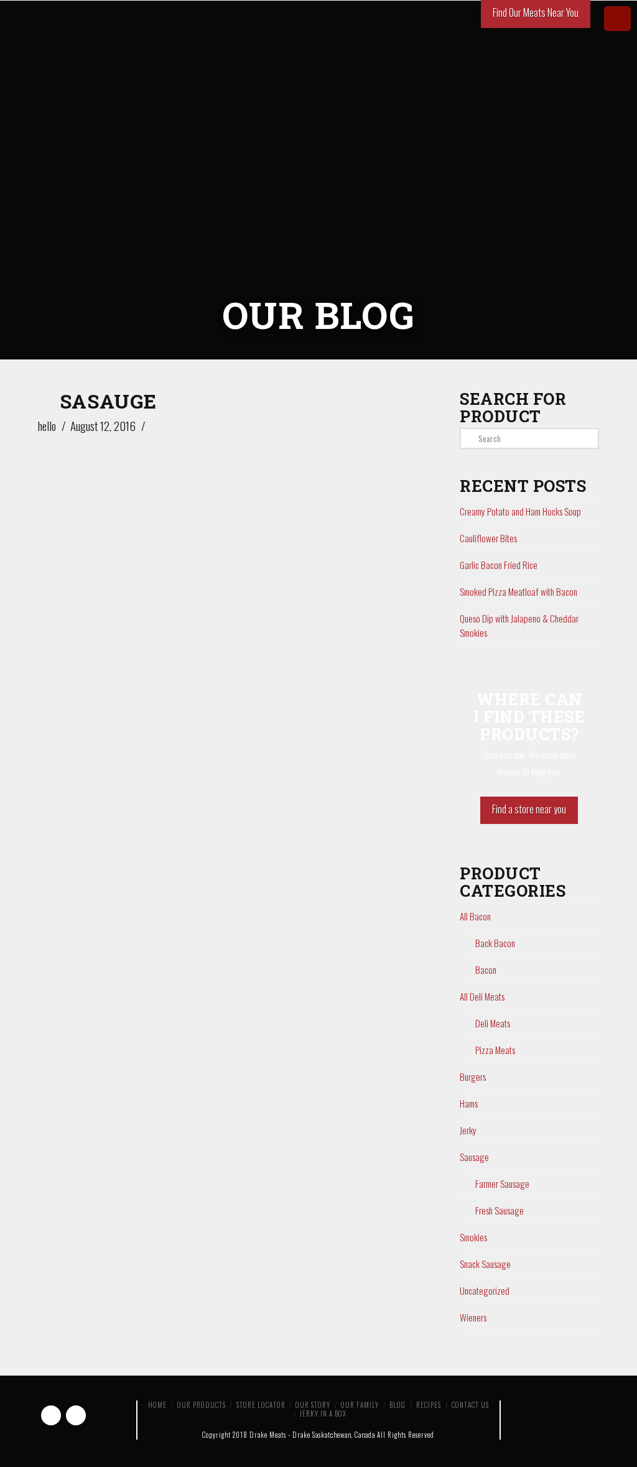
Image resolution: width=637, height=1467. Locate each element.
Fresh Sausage (499, 1210)
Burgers (473, 1076)
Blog (397, 1405)
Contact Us (470, 1405)
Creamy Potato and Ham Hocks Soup (520, 511)
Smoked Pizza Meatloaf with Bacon (518, 591)
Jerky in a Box (323, 1413)
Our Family (360, 1405)
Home (157, 1405)
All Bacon (475, 916)
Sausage (474, 1157)
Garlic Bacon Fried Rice (498, 565)
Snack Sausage (485, 1263)
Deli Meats (492, 1023)
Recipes (428, 1405)
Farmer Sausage (502, 1183)
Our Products (201, 1405)
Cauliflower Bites (488, 538)
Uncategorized (484, 1290)
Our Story (312, 1405)
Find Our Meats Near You (536, 12)
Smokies (473, 1237)
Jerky (468, 1130)
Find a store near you (529, 809)
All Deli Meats (482, 996)
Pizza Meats (495, 1050)
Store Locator (261, 1405)
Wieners (473, 1317)
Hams (469, 1103)
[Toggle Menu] (617, 18)
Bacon (485, 969)
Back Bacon (495, 943)
